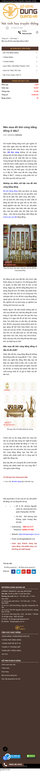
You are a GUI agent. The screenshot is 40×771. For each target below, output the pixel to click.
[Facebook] (13, 571)
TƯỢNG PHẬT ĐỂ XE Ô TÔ (11, 643)
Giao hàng (5, 672)
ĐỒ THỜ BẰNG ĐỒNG (11, 53)
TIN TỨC (5, 654)
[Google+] (23, 571)
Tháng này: (6, 91)
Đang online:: (7, 98)
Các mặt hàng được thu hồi (11, 679)
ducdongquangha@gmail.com (19, 619)
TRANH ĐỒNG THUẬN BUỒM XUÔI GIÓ (15, 636)
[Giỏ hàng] (36, 32)
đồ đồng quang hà (10, 567)
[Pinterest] (29, 571)
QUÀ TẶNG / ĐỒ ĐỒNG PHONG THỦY (16, 66)
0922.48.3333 (18, 616)
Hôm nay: (5, 84)
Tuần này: (5, 88)
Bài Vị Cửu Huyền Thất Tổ (12, 75)
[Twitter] (18, 571)
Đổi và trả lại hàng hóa (9, 675)
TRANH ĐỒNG (8, 57)
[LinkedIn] (34, 571)
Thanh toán (5, 668)
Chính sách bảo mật (8, 664)
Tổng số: (5, 95)
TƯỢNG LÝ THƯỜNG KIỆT (11, 647)
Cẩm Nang (13, 38)
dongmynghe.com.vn (17, 621)
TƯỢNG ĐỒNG (8, 61)
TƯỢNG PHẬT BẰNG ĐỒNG (11, 640)
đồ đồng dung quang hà (27, 567)
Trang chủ (5, 38)
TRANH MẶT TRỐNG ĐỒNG (11, 650)
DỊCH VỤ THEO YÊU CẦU (12, 70)
